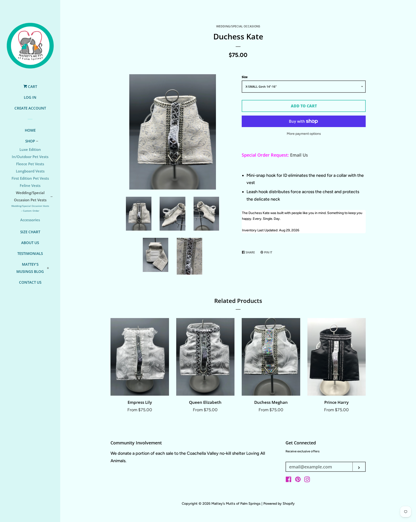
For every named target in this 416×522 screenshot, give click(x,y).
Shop (30, 141)
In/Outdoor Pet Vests (30, 156)
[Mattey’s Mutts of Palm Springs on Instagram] (307, 480)
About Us (30, 242)
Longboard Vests (30, 171)
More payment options (304, 134)
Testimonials (30, 253)
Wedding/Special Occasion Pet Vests (30, 196)
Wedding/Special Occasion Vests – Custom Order (30, 208)
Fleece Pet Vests (30, 163)
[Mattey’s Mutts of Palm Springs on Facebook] (289, 480)
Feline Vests (30, 185)
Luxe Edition (30, 149)
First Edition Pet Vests (30, 178)
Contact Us (30, 282)
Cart (32, 86)
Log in (30, 97)
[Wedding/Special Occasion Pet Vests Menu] (51, 197)
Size (244, 77)
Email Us (299, 155)
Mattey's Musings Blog (30, 268)
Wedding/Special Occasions (238, 26)
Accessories (30, 219)
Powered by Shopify (279, 503)
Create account (30, 108)
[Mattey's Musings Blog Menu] (48, 268)
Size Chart (30, 231)
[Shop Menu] (37, 141)
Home (30, 130)
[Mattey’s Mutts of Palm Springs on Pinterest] (298, 480)
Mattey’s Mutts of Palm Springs (236, 503)
